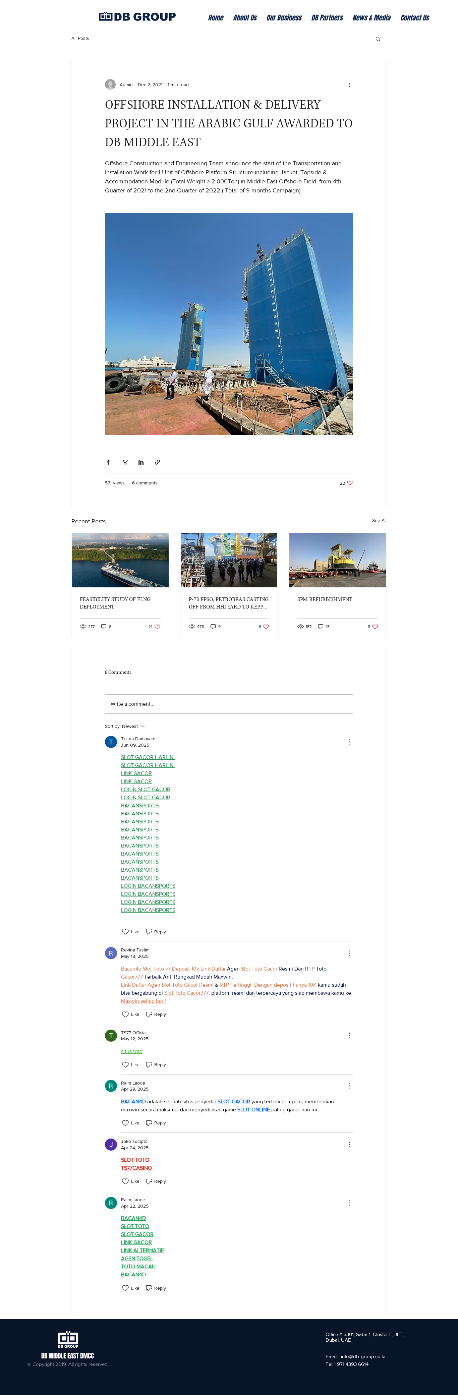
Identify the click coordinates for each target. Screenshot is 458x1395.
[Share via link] (157, 462)
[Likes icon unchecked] (125, 932)
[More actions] (349, 84)
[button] (378, 38)
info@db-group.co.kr (363, 1356)
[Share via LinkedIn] (141, 462)
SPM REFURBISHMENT (324, 599)
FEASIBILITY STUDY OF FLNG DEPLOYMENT (115, 603)
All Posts (80, 38)
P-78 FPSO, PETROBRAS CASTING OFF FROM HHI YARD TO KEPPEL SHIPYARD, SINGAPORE (229, 603)
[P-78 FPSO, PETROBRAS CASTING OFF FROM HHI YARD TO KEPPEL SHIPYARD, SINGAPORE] (229, 560)
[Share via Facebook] (108, 462)
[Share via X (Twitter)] (124, 462)
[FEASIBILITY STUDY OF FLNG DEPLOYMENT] (120, 560)
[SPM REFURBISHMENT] (337, 560)
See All (379, 520)
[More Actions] (349, 742)
